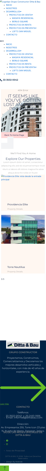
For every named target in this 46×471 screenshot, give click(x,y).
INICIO (9, 5)
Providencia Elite (17, 204)
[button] (23, 41)
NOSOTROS (11, 8)
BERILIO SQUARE (20, 21)
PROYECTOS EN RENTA (20, 25)
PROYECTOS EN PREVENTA (22, 28)
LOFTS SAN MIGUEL (21, 31)
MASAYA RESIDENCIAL (23, 18)
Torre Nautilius (16, 267)
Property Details (15, 209)
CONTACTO (11, 34)
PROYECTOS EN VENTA (20, 15)
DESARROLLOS (13, 11)
